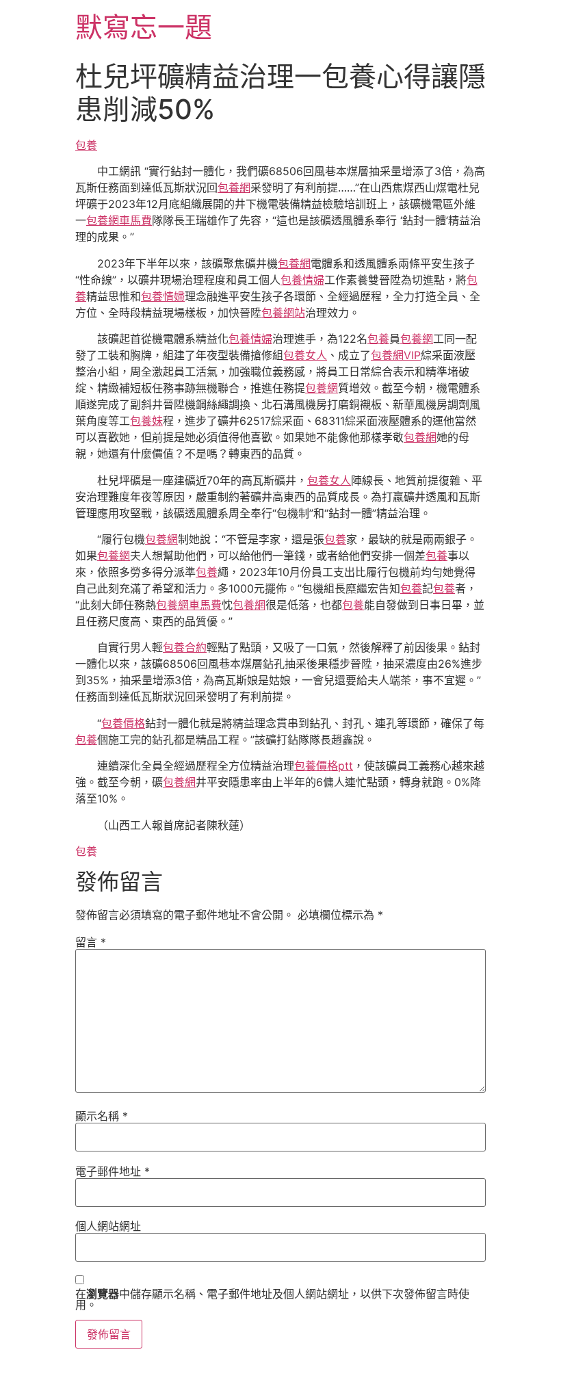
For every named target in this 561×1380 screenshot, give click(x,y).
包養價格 (123, 723)
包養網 (234, 187)
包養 (86, 145)
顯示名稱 (101, 1115)
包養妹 (146, 421)
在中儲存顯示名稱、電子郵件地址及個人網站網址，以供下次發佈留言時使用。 (272, 1299)
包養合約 (185, 647)
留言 (90, 942)
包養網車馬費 (119, 220)
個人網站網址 (108, 1226)
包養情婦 (302, 280)
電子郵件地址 (112, 1171)
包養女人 (305, 355)
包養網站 (283, 313)
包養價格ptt (323, 765)
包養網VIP (396, 355)
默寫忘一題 (143, 27)
